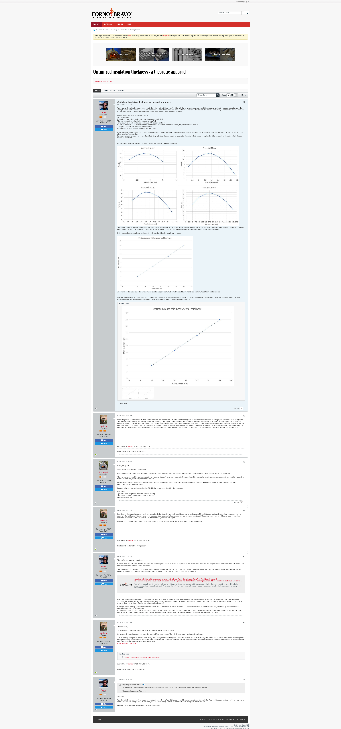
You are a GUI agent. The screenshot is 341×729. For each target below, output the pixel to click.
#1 (244, 102)
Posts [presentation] (97, 91)
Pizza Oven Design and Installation (116, 30)
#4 (244, 510)
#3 (244, 462)
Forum (100, 30)
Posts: (102, 123)
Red (99, 719)
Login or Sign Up (241, 2)
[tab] (97, 90)
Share (105, 126)
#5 (244, 556)
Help (129, 24)
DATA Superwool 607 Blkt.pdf (127, 643)
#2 (244, 416)
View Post (144, 684)
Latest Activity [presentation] (109, 91)
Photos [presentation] (121, 91)
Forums (96, 24)
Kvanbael (103, 472)
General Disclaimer (226, 719)
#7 (244, 680)
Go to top (241, 719)
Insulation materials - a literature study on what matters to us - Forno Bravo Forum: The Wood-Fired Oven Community (176, 579)
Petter (103, 112)
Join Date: (99, 121)
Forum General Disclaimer (104, 81)
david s (103, 426)
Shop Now (108, 24)
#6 (244, 623)
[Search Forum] (246, 13)
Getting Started (135, 30)
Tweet (105, 130)
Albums (120, 24)
